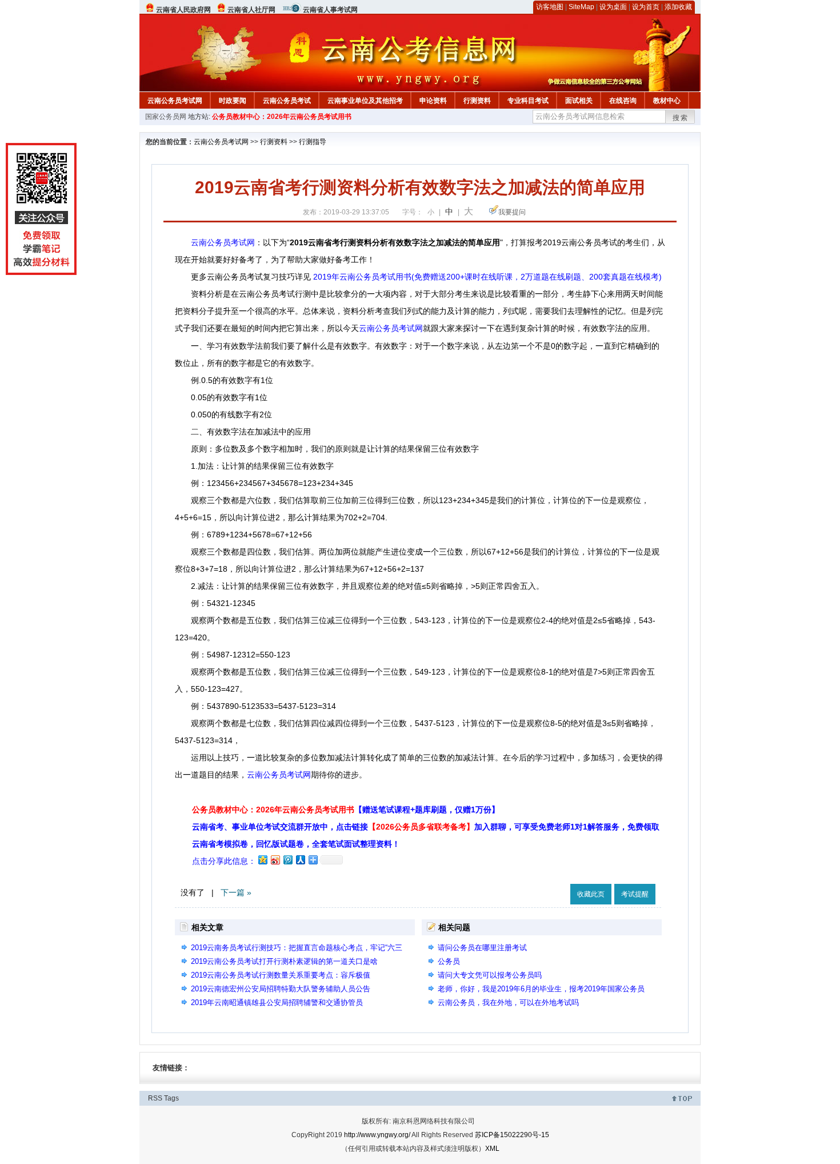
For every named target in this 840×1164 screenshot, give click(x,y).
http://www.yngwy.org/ (377, 1135)
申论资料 (433, 101)
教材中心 (667, 101)
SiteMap (581, 7)
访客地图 (549, 7)
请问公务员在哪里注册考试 (482, 947)
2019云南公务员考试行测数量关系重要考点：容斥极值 (280, 975)
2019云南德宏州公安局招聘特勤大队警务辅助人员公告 (280, 988)
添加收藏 (678, 7)
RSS (155, 1098)
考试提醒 (635, 894)
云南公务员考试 (287, 101)
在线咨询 (623, 101)
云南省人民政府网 (183, 10)
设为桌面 (613, 7)
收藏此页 (591, 894)
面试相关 (579, 101)
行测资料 (477, 101)
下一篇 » (236, 892)
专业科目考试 (528, 101)
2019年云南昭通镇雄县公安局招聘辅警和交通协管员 (277, 1002)
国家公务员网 (165, 117)
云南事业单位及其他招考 (365, 101)
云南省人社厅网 (251, 10)
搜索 (681, 118)
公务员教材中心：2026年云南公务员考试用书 (281, 117)
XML (492, 1149)
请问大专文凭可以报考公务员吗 (490, 975)
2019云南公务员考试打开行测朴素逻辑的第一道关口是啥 (284, 961)
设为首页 (645, 7)
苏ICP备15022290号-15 (512, 1135)
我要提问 (512, 212)
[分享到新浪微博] (275, 859)
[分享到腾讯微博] (287, 859)
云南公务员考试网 (174, 101)
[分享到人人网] (300, 859)
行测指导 (312, 142)
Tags (171, 1098)
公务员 (449, 961)
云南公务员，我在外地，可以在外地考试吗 (508, 1002)
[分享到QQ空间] (262, 859)
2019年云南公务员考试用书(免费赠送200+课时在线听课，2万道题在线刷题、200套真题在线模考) (487, 276)
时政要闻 (232, 101)
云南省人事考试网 (330, 10)
